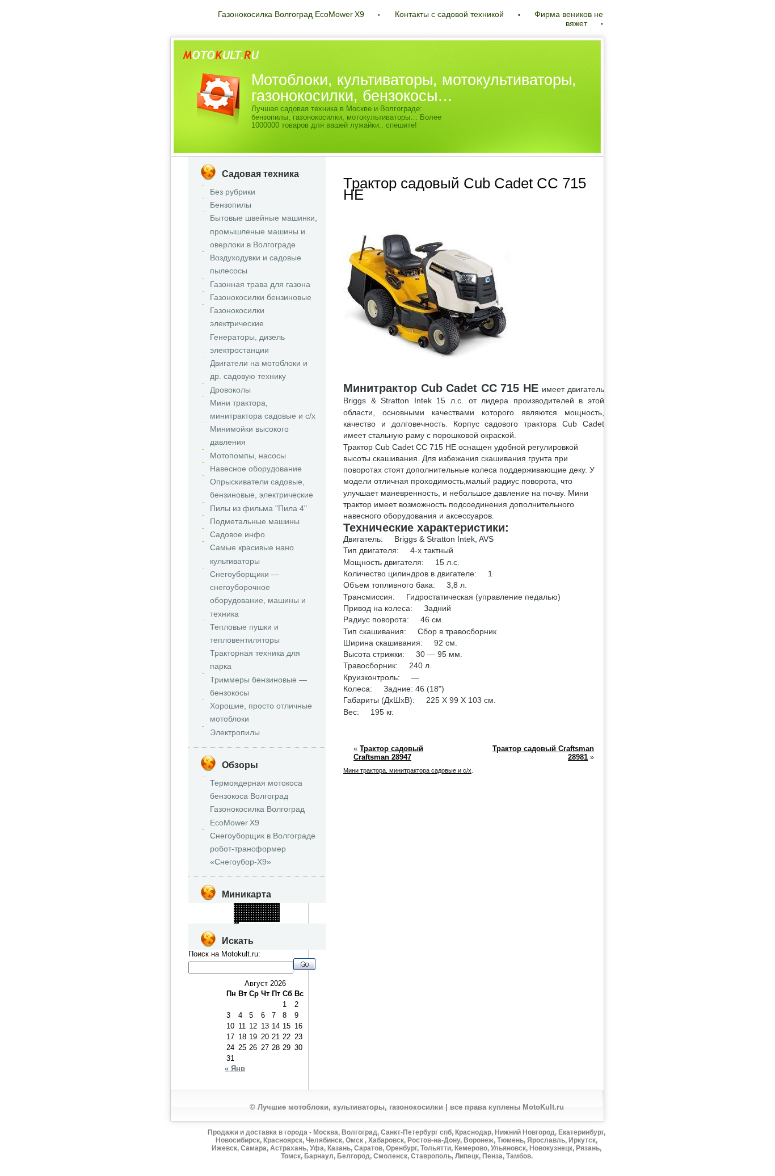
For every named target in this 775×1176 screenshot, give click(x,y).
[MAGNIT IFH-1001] (245, 904)
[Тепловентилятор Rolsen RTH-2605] (240, 907)
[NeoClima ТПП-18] (275, 914)
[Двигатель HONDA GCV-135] (262, 916)
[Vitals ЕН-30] (275, 916)
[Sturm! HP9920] (243, 914)
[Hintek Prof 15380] (270, 912)
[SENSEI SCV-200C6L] (255, 907)
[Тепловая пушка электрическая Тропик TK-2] (245, 919)
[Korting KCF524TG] (257, 916)
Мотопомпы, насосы (248, 455)
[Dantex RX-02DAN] (250, 917)
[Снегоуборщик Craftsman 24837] (257, 919)
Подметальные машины (255, 521)
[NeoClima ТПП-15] (250, 909)
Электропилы (235, 732)
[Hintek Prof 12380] (277, 909)
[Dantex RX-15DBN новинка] (268, 912)
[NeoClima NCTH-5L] (251, 906)
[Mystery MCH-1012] (251, 921)
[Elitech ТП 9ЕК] (248, 909)
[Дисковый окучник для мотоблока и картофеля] (255, 919)
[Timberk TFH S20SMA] (263, 904)
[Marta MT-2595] (274, 919)
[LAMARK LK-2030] (245, 911)
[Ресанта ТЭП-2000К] (258, 912)
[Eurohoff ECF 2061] (262, 909)
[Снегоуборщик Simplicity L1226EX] (253, 911)
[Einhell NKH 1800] (277, 906)
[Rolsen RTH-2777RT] (245, 907)
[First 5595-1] (236, 923)
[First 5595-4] (253, 917)
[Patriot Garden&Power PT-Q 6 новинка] (257, 917)
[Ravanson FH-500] (241, 914)
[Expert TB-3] (277, 921)
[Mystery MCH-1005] (238, 911)
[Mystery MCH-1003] (251, 904)
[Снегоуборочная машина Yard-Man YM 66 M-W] (275, 907)
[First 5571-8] (267, 906)
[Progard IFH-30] (250, 906)
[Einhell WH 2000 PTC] (236, 909)
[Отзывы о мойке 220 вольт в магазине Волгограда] (240, 911)
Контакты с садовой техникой (449, 14)
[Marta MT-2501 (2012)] (245, 917)
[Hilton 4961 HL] (236, 917)
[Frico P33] (245, 909)
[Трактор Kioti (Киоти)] (243, 912)
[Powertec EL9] (238, 921)
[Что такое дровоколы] (251, 911)
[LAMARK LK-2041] (263, 911)
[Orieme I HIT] (263, 909)
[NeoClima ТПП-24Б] (257, 912)
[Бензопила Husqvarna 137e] (234, 907)
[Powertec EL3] (246, 911)
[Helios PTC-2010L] (253, 921)
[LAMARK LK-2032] (263, 916)
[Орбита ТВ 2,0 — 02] (246, 914)
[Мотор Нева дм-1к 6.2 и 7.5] (267, 911)
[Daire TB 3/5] (240, 906)
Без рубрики (232, 191)
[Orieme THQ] (250, 914)
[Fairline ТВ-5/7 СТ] (270, 916)
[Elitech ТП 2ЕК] (260, 904)
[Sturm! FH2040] (243, 916)
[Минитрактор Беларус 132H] (260, 907)
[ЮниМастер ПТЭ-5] (238, 917)
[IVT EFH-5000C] (268, 914)
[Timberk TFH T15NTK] (258, 909)
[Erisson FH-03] (240, 912)
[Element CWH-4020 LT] (253, 916)
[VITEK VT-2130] (268, 917)
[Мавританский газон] (272, 912)
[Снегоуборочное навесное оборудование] (279, 906)
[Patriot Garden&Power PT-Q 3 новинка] (260, 909)
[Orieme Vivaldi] (270, 906)
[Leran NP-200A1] (268, 906)
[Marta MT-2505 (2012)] (258, 907)
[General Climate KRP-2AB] (265, 912)
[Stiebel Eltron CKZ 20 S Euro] (241, 912)
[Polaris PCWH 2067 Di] (246, 921)
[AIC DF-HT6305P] (272, 906)
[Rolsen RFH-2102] (234, 911)
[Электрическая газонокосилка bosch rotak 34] (248, 914)
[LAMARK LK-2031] (263, 906)
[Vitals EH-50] (272, 917)
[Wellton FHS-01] (279, 921)
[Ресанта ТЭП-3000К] (236, 906)
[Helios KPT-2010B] (279, 911)
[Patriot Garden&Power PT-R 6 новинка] (262, 907)
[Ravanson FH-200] (250, 904)
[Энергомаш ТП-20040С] (241, 911)
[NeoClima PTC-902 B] (255, 921)
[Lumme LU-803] (243, 904)
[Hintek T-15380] (272, 914)
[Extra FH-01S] (243, 909)
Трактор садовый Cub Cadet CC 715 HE (464, 189)
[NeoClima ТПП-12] (260, 921)
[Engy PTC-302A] (275, 911)
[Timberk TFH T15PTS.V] (236, 907)
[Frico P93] (248, 912)
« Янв (235, 1068)
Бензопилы (230, 204)
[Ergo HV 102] (243, 907)
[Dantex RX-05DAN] (241, 919)
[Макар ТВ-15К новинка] (258, 906)
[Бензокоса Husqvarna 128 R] (272, 909)
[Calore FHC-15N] (279, 909)
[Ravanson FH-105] (248, 911)
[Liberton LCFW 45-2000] (234, 914)
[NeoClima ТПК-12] (265, 917)
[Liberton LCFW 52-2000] (255, 906)
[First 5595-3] (253, 907)
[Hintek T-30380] (265, 914)
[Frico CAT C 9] (274, 907)
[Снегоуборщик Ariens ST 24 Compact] (240, 909)
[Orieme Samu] (255, 909)
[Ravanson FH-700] (257, 904)
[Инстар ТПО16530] (277, 911)
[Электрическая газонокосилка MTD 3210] (241, 916)
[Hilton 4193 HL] (240, 919)
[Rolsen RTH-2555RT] (241, 917)
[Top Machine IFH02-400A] (248, 919)
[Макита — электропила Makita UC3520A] (260, 906)
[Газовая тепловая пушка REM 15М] (246, 907)
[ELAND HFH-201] (240, 904)
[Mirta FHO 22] (258, 911)
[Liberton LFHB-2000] (234, 921)
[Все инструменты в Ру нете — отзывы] (267, 916)
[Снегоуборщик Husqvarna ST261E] (265, 911)
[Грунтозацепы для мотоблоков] (260, 919)
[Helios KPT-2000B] (246, 906)
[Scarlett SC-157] (234, 923)
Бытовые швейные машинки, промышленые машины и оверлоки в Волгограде (263, 230)
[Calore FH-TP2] (245, 914)
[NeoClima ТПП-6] (272, 919)
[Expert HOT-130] (270, 914)
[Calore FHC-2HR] (258, 917)
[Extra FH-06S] (248, 907)
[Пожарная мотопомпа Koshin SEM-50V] (250, 919)
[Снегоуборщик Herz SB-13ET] (257, 914)
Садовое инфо (237, 534)
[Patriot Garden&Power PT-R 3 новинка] (267, 904)
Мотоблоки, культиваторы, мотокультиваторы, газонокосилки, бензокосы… (413, 87)
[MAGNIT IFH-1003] (257, 909)
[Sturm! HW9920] (267, 917)
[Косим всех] (265, 907)
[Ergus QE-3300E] (251, 914)
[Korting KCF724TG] (238, 914)
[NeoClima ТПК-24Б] (241, 906)
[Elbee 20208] (270, 921)
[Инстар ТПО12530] (277, 904)
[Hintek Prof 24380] (277, 917)
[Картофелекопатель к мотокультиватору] (257, 907)
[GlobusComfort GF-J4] (257, 911)
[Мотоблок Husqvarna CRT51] (265, 916)
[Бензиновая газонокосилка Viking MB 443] (255, 917)
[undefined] (272, 904)
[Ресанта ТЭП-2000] (238, 906)
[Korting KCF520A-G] (268, 911)
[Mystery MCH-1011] (253, 914)
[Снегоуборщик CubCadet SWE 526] (267, 921)
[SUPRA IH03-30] (279, 917)
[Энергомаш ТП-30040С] (234, 904)
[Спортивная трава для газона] (277, 914)
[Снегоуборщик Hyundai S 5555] (236, 916)
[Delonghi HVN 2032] (255, 912)
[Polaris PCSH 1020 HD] (246, 916)
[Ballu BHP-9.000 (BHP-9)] (245, 916)
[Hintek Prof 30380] (236, 921)
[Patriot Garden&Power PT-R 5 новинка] (238, 904)
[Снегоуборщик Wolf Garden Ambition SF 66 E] (234, 912)
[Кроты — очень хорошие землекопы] (275, 917)
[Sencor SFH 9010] (246, 909)
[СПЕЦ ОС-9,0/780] (243, 919)
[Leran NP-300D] (260, 912)
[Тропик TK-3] (270, 909)
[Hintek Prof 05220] (262, 914)
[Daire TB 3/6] (260, 916)
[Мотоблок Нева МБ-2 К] (263, 919)
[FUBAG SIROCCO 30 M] (260, 911)
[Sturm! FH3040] (275, 921)
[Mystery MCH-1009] (250, 907)
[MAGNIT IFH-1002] (262, 917)
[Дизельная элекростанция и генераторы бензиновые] (262, 919)
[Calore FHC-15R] (240, 917)
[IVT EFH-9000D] (279, 912)
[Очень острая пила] (277, 912)
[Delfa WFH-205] (279, 904)
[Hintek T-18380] (268, 909)
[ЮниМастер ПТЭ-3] (234, 916)
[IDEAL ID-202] (251, 916)
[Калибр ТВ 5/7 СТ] (272, 907)
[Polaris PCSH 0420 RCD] (270, 917)
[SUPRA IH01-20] (238, 923)
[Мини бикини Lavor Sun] (279, 919)
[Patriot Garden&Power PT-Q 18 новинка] (238, 909)
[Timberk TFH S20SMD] (246, 919)
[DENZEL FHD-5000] (258, 916)
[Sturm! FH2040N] (275, 906)
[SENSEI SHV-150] (238, 912)
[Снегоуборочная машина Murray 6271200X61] (253, 919)
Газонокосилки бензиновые (260, 297)
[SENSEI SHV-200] (275, 912)
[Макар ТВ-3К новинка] (267, 914)
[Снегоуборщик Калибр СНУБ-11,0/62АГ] (251, 907)
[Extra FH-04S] (263, 914)
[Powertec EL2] (255, 911)
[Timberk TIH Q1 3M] (268, 904)
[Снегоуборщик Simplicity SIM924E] (277, 907)
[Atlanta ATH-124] (246, 912)
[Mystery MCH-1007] (274, 916)
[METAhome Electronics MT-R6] (265, 904)
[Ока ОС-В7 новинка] (234, 906)
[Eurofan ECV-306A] (243, 906)
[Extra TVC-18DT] (243, 917)
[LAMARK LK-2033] (272, 921)
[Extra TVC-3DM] (262, 906)
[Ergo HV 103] (240, 916)
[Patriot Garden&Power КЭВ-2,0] (279, 916)
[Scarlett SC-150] (274, 912)
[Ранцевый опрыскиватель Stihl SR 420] (246, 917)
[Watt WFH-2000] (241, 909)
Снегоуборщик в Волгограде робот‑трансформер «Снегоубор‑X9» (262, 848)
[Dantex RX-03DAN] (272, 916)
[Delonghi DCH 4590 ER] (241, 904)
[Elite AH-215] (267, 912)
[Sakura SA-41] (258, 904)
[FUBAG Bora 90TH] (240, 921)
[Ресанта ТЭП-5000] (255, 916)
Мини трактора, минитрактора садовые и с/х (407, 770)
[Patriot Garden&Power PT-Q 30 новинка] (275, 904)
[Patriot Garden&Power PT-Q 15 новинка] (238, 919)
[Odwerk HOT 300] (268, 919)
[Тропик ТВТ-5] (265, 919)
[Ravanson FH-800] (274, 914)
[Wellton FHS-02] (274, 906)
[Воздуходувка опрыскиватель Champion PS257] (267, 919)
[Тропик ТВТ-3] (260, 917)
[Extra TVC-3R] (257, 921)
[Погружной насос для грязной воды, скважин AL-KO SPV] (255, 914)
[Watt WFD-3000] (268, 907)
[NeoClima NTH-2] (270, 911)
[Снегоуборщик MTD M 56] (263, 907)
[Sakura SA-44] (251, 909)
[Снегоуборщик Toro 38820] (262, 904)
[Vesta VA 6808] (245, 921)
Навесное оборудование (256, 468)
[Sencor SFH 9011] (248, 917)
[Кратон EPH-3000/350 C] (250, 916)
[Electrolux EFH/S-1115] (275, 909)
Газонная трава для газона (260, 284)
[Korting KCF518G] (257, 906)
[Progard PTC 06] (267, 909)
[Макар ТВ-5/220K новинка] (274, 904)
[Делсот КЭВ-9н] (246, 904)
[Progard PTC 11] (253, 912)
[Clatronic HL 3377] (248, 906)
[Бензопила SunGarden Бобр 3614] (240, 914)
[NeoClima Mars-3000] (250, 911)
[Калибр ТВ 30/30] (270, 907)
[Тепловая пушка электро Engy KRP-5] (263, 921)
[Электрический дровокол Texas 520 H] (258, 914)
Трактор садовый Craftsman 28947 (388, 752)
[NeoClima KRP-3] (245, 912)
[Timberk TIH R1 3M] (258, 921)
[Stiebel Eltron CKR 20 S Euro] (274, 909)
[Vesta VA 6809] (263, 912)
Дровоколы (230, 389)
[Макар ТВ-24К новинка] (234, 917)
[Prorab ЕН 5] (265, 906)
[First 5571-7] (251, 919)
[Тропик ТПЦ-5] (248, 921)
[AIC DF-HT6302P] (236, 919)
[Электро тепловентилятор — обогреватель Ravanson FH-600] (258, 919)
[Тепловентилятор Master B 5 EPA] (248, 904)
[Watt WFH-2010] (253, 904)
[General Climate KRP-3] (262, 911)
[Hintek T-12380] (234, 909)
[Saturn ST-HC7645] (268, 916)
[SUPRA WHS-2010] (243, 911)
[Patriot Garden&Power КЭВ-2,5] (241, 921)
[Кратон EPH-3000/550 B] (255, 904)
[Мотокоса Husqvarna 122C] (236, 914)
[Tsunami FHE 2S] (275, 919)
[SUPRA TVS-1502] (236, 911)
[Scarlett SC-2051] (274, 911)
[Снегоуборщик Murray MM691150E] (245, 906)
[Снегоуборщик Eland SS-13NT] (236, 904)
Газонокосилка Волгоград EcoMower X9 (291, 14)
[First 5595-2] (262, 921)
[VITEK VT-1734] (263, 917)
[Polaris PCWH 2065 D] (262, 912)
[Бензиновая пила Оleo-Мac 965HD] (253, 906)
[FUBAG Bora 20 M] (253, 909)
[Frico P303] (265, 921)
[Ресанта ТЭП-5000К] (277, 919)
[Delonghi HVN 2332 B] (279, 907)
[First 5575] (250, 912)
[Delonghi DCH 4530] (248, 916)
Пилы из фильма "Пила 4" (258, 508)
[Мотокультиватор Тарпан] (250, 921)
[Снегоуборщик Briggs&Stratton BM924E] (277, 916)
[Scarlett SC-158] (268, 921)
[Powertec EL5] (267, 907)
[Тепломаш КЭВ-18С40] (270, 904)
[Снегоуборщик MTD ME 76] (274, 917)
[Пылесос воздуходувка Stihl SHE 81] (251, 912)
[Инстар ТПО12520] (272, 911)
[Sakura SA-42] (238, 907)
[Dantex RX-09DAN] (234, 919)
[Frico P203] (279, 914)
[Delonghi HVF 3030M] (236, 912)
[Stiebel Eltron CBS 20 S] (238, 916)
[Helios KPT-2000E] (251, 917)
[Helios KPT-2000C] (241, 907)
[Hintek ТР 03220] (274, 921)
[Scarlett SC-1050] (243, 921)
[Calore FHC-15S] (270, 919)
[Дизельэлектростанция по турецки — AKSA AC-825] (265, 909)
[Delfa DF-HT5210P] (260, 914)
